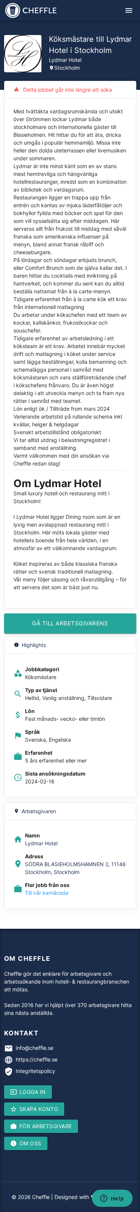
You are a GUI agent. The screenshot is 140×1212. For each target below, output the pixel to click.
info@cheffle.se (34, 1048)
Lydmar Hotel (65, 60)
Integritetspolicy (35, 1071)
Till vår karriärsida (46, 893)
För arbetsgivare (41, 1126)
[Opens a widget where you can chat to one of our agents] (112, 1199)
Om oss (25, 1143)
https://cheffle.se (36, 1059)
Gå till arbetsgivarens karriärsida (70, 627)
